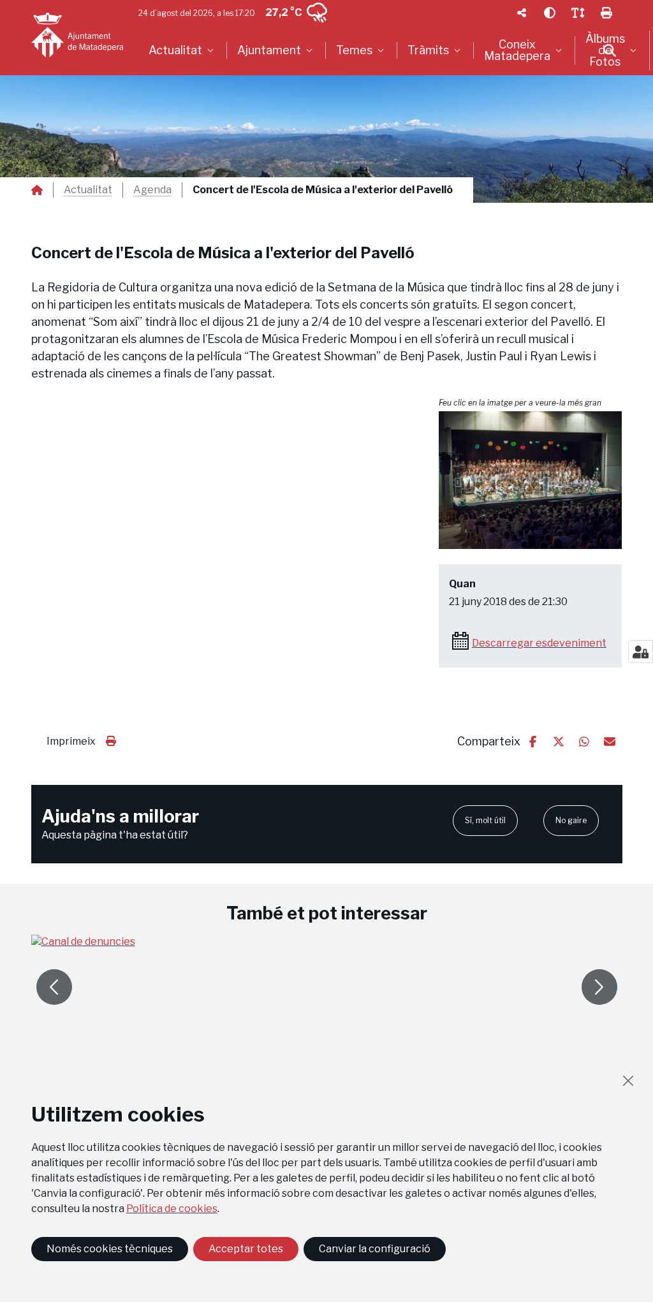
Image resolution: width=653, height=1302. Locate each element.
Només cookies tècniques (110, 1249)
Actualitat (88, 190)
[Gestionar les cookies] (640, 651)
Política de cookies (171, 1209)
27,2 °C (283, 12)
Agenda (152, 190)
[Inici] (77, 35)
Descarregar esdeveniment (539, 643)
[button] (530, 480)
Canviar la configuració (374, 1249)
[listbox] (182, 50)
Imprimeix (71, 741)
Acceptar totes (246, 1249)
